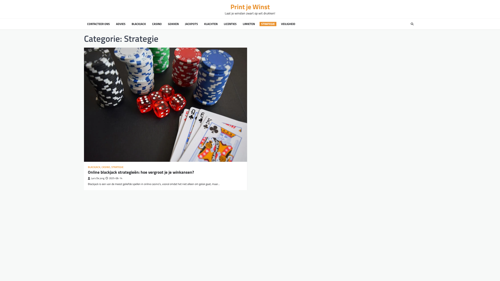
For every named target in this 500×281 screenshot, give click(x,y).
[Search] (412, 24)
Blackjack (139, 24)
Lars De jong (97, 178)
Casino (157, 24)
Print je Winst (250, 7)
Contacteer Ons (98, 24)
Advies (120, 24)
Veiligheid (288, 24)
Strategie (268, 24)
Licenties (230, 24)
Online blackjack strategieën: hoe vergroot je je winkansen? (141, 172)
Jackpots (191, 24)
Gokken (173, 24)
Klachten (211, 24)
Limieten (249, 24)
